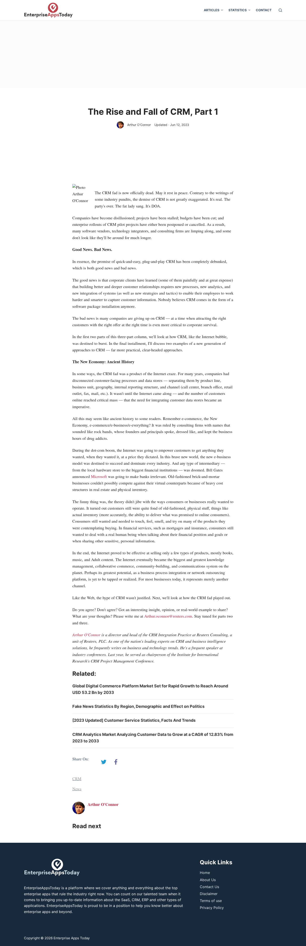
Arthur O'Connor (139, 125)
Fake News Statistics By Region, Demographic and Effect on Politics (138, 706)
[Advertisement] (153, 54)
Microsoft (99, 476)
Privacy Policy (212, 907)
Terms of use (211, 900)
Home (205, 872)
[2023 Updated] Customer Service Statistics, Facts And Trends (134, 720)
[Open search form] (280, 10)
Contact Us (209, 886)
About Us (208, 880)
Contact (264, 10)
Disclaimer (209, 893)
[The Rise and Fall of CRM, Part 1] (103, 762)
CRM (76, 778)
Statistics (237, 10)
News (76, 788)
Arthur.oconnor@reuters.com (168, 616)
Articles (211, 10)
